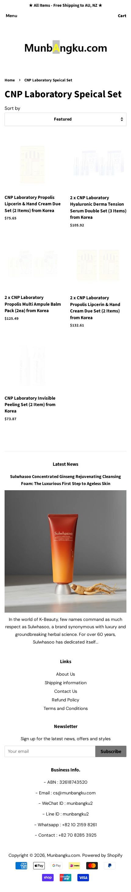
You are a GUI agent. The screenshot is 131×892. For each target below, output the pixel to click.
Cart (122, 16)
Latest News (65, 464)
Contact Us (65, 691)
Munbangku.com (63, 855)
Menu (11, 15)
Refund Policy (65, 700)
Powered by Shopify (102, 855)
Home (10, 80)
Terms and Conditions (66, 708)
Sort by (12, 108)
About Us (65, 674)
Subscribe (111, 751)
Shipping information (66, 682)
